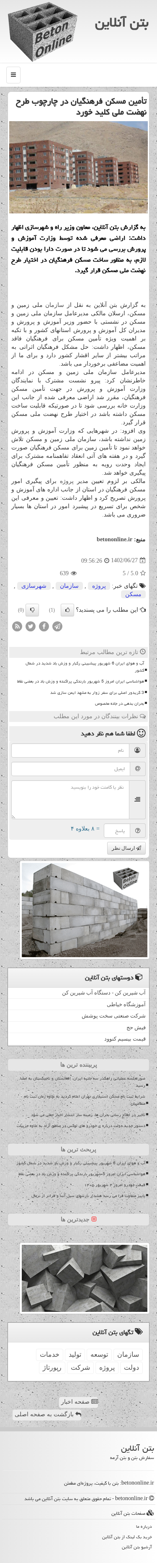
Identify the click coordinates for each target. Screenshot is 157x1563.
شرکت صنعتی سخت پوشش (114, 1016)
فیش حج (136, 1027)
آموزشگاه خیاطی (126, 1004)
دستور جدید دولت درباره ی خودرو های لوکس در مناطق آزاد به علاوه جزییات (81, 1126)
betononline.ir (114, 539)
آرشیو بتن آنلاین (137, 1546)
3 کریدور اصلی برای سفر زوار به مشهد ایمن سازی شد (97, 692)
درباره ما (144, 1526)
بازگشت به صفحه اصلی (45, 1414)
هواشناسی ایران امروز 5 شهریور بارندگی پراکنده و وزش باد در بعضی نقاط (80, 681)
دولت (131, 1367)
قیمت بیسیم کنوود (125, 1039)
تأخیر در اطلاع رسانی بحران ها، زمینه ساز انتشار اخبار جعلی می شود (88, 1115)
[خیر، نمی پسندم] (32, 610)
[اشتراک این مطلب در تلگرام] (57, 626)
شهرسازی (33, 586)
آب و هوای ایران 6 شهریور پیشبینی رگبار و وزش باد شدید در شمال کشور (85, 667)
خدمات (49, 1354)
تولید (75, 1354)
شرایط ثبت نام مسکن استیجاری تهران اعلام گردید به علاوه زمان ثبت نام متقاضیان (84, 1100)
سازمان (54, 305)
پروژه (67, 481)
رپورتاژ (52, 1367)
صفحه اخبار (76, 1402)
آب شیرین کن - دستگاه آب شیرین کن (104, 992)
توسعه (99, 1354)
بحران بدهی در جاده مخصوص (119, 703)
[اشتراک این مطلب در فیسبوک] (44, 626)
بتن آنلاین (122, 22)
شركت (80, 1367)
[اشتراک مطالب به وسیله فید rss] (17, 626)
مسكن (133, 594)
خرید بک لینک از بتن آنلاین (127, 1536)
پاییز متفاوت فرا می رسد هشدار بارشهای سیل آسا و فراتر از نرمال (88, 1196)
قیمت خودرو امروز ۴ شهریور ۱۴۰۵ (114, 1185)
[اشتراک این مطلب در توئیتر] (30, 626)
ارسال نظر (124, 848)
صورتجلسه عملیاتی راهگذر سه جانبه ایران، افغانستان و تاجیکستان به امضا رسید (82, 1082)
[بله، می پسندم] (67, 610)
